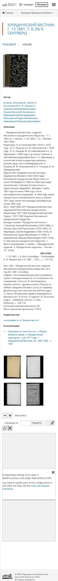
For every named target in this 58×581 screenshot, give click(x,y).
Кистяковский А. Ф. (14, 105)
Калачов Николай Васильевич (20, 108)
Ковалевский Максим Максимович (22, 121)
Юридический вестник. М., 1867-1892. (28, 340)
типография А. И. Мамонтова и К (21, 320)
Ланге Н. (31, 102)
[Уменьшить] (5, 415)
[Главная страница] (9, 5)
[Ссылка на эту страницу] (52, 423)
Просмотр (10, 44)
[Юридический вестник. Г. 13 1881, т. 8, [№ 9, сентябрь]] (15, 70)
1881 (10, 343)
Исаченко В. (19, 102)
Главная (9, 12)
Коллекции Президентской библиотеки (39, 12)
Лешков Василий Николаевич (19, 111)
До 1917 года (30, 337)
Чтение (27, 44)
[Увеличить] (10, 415)
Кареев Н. (30, 105)
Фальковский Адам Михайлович (21, 118)
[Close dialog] (53, 472)
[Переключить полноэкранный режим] (10, 428)
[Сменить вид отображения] (47, 423)
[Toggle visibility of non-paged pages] (4, 428)
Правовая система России (22, 331)
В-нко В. (8, 102)
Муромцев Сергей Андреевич (19, 115)
